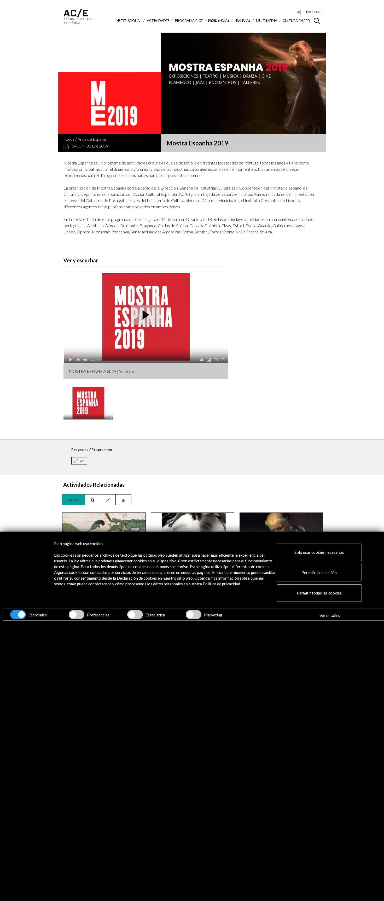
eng (317, 12)
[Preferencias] (76, 614)
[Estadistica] (135, 614)
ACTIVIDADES (158, 20)
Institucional (128, 20)
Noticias (243, 20)
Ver (82, 460)
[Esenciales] (18, 614)
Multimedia (266, 20)
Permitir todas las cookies (319, 593)
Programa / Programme (91, 449)
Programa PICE (189, 20)
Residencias (218, 20)
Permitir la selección (319, 572)
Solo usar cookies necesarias (319, 552)
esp (308, 12)
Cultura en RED (296, 20)
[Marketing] (193, 614)
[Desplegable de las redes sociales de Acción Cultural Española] (299, 12)
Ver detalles (329, 615)
